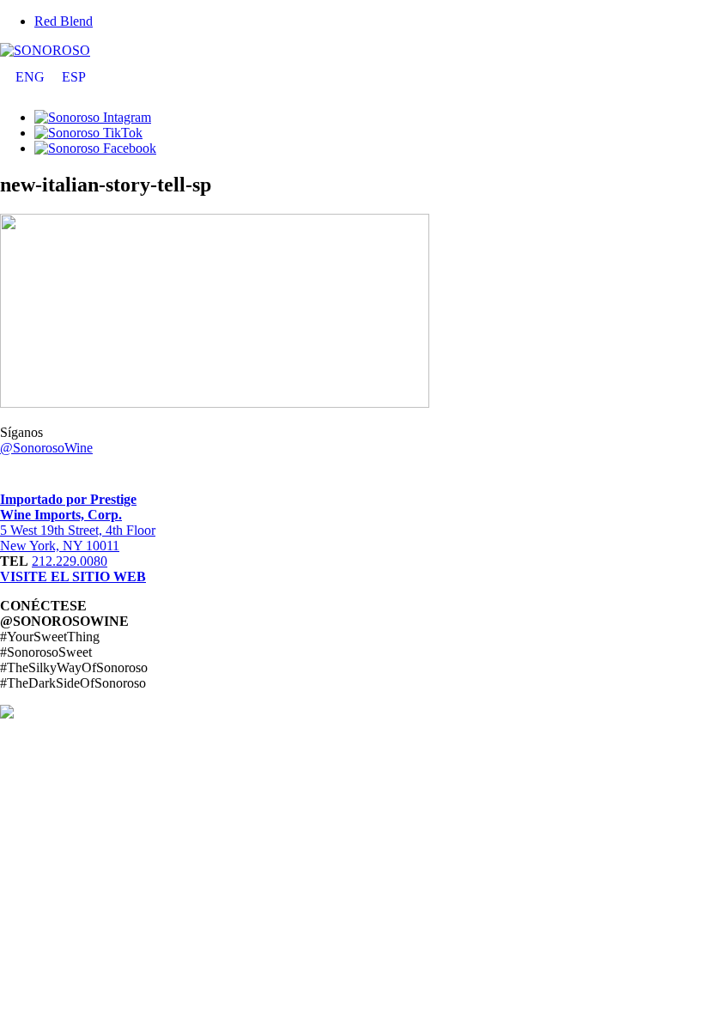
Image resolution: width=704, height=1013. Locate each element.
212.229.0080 (69, 561)
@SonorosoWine (46, 447)
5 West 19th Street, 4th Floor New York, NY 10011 (77, 538)
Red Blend (63, 21)
